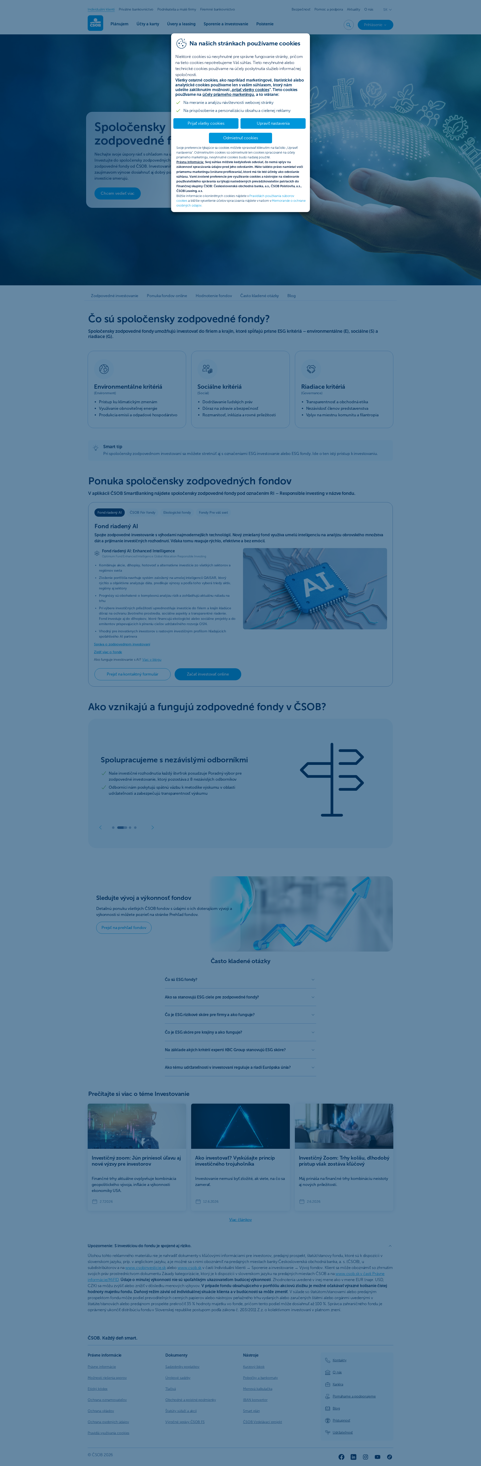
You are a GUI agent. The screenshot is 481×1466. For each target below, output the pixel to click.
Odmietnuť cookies (240, 138)
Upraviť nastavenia (273, 123)
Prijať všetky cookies (206, 123)
